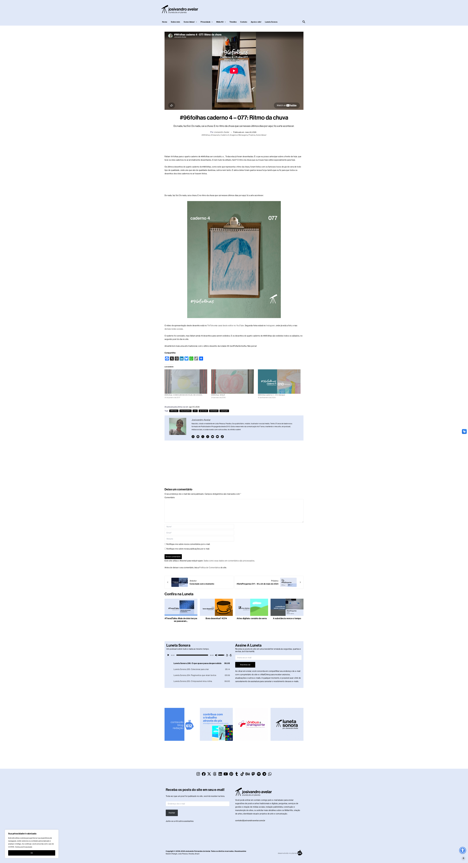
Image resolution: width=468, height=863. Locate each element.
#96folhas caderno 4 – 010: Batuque (271, 395)
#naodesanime (185, 411)
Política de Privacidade (23, 847)
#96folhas (206, 135)
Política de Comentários (209, 567)
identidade (213, 411)
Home (164, 22)
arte (195, 411)
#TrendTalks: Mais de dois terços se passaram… (181, 619)
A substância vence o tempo (287, 618)
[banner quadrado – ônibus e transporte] (251, 724)
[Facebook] (197, 436)
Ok (32, 853)
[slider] (192, 655)
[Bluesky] (212, 436)
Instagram (270, 325)
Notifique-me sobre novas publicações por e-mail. (188, 549)
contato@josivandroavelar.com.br (250, 820)
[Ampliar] (277, 204)
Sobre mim (175, 22)
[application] (199, 655)
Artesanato (215, 135)
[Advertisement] (261, 8)
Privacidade (205, 22)
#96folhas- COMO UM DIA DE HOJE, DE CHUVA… (184, 395)
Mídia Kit (220, 22)
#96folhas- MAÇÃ (218, 395)
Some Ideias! (189, 22)
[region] (31, 844)
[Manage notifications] (463, 858)
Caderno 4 (225, 135)
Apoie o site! (256, 22)
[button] (196, 22)
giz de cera (203, 411)
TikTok (210, 325)
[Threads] (207, 436)
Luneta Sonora (271, 22)
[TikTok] (222, 436)
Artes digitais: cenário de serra (252, 618)
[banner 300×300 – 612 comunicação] (181, 724)
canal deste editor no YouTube (231, 325)
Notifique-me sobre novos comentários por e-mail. (188, 544)
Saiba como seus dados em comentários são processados (229, 561)
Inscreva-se (245, 665)
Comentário (170, 497)
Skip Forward (231, 655)
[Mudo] (216, 655)
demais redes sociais (174, 329)
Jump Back (227, 655)
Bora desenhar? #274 (216, 618)
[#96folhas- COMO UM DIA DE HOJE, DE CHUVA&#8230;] (187, 381)
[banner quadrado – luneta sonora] (287, 724)
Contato (243, 22)
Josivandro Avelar (221, 132)
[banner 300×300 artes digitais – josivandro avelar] (216, 724)
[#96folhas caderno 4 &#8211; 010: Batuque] (280, 381)
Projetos (252, 135)
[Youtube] (217, 436)
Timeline (233, 22)
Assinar (172, 813)
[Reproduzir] (168, 655)
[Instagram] (193, 436)
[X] (202, 436)
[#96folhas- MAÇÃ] (233, 381)
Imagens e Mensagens (239, 135)
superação (224, 411)
